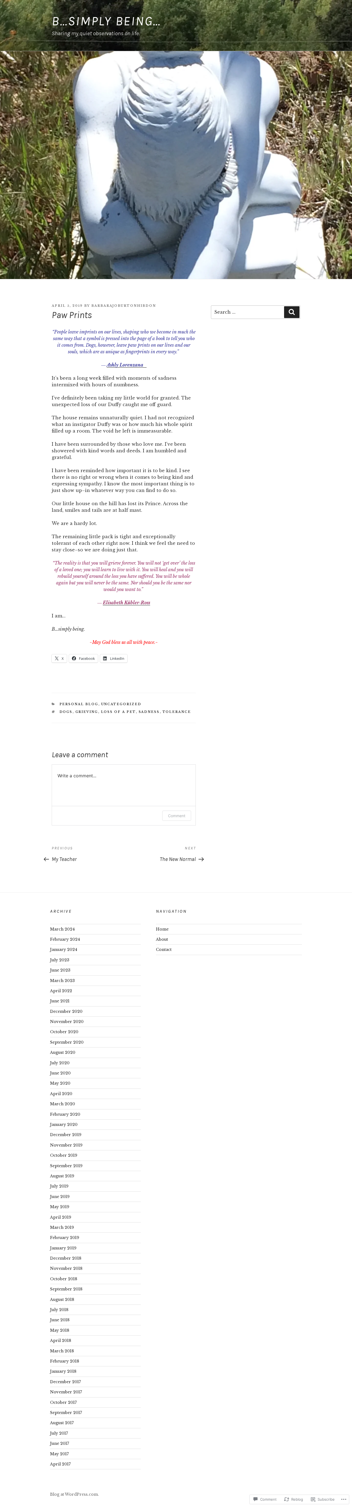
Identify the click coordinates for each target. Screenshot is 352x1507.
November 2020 (67, 1021)
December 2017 (65, 1381)
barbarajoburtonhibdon (123, 306)
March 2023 (62, 980)
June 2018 (60, 1319)
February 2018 (64, 1361)
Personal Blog (78, 704)
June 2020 (60, 1073)
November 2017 (66, 1392)
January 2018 (63, 1371)
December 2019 (65, 1134)
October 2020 (64, 1031)
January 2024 (63, 949)
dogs (66, 712)
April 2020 (61, 1093)
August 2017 (62, 1422)
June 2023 (60, 970)
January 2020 (64, 1124)
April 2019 (60, 1217)
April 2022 (61, 990)
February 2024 (65, 939)
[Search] (291, 312)
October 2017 (63, 1402)
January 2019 (63, 1248)
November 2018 (66, 1268)
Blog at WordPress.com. (74, 1494)
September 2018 (66, 1289)
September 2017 (66, 1412)
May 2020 (60, 1083)
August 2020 (62, 1052)
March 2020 (62, 1103)
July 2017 (59, 1433)
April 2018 (60, 1340)
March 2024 (62, 929)
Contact (164, 949)
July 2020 (60, 1062)
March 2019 (62, 1227)
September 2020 (67, 1042)
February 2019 (64, 1237)
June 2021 (60, 1001)
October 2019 (63, 1155)
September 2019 (66, 1165)
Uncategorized (121, 704)
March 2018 (62, 1351)
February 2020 (65, 1114)
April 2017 (60, 1464)
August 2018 (62, 1299)
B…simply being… (106, 21)
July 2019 (59, 1186)
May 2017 (59, 1453)
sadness (149, 712)
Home (162, 929)
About (162, 939)
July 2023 (59, 960)
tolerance (177, 712)
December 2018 (65, 1258)
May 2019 (59, 1206)
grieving (86, 712)
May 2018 (59, 1330)
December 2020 (66, 1011)
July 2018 (59, 1309)
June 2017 (59, 1443)
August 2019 (62, 1176)
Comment (176, 815)
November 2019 (66, 1145)
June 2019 (60, 1196)
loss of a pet (118, 712)
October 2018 (63, 1278)
